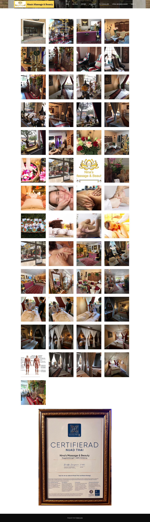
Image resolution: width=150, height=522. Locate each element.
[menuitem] (68, 4)
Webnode (79, 518)
